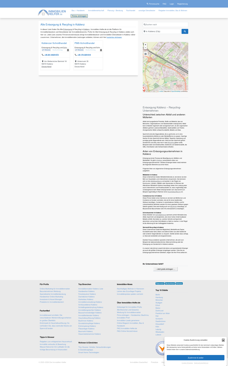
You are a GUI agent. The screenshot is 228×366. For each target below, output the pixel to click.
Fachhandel (130, 10)
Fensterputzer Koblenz (87, 294)
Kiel (157, 316)
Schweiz (179, 283)
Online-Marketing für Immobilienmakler (55, 288)
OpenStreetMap (175, 91)
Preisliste (154, 362)
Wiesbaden (160, 332)
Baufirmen (173, 206)
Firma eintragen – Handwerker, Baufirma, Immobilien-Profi (133, 316)
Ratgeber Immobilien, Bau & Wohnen (173, 10)
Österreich (160, 283)
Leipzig (158, 329)
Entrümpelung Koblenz (87, 326)
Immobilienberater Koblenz (88, 315)
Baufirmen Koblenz (85, 320)
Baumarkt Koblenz (85, 331)
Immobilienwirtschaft (96, 10)
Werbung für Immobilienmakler (129, 312)
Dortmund (159, 310)
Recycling (171, 142)
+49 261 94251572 (51, 54)
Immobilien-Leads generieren (128, 320)
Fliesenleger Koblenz (86, 328)
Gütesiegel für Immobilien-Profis (129, 307)
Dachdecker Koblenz (86, 296)
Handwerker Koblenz (86, 291)
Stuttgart (159, 302)
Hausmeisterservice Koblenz (89, 334)
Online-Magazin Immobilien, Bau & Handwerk (130, 324)
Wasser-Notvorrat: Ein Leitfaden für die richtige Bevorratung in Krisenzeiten (55, 348)
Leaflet (161, 91)
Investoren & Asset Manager (51, 299)
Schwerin (159, 318)
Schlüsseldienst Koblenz (87, 304)
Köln (157, 326)
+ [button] (145, 44)
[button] (223, 340)
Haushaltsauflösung (174, 192)
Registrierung (182, 3)
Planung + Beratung (115, 10)
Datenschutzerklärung (201, 363)
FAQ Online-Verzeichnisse (127, 331)
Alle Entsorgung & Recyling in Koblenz (62, 24)
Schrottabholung (160, 215)
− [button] (145, 47)
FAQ (164, 3)
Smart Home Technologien (88, 352)
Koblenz (86, 29)
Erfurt (158, 305)
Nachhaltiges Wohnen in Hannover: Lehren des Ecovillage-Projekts (130, 290)
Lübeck (158, 334)
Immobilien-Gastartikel (138, 362)
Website (47, 50)
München (159, 300)
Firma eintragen (79, 15)
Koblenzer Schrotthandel (54, 43)
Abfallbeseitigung (156, 181)
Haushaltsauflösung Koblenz (89, 318)
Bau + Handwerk (78, 10)
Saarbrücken (161, 321)
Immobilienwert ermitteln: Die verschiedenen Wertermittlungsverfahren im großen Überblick (55, 318)
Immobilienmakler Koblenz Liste (90, 288)
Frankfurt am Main (163, 313)
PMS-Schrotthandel (85, 43)
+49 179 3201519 (84, 54)
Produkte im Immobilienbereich (52, 302)
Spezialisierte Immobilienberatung (53, 294)
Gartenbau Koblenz (85, 299)
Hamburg (159, 297)
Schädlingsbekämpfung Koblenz (90, 307)
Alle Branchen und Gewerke (128, 309)
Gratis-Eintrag (57, 50)
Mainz (158, 308)
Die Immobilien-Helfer (57, 362)
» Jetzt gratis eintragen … (165, 269)
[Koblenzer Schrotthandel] (144, 89)
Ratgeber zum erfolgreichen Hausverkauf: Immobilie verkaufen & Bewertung (56, 342)
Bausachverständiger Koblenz (90, 312)
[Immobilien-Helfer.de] (52, 12)
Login (172, 3)
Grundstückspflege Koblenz (89, 323)
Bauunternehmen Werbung (50, 291)
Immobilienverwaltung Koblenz (90, 302)
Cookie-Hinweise (187, 363)
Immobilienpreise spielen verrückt (130, 294)
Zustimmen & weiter (195, 357)
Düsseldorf (160, 324)
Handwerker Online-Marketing (51, 296)
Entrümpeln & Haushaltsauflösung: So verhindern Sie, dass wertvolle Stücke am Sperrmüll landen (56, 326)
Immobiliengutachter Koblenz (89, 310)
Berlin (158, 294)
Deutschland (46, 66)
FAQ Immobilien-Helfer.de (127, 328)
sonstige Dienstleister (147, 10)
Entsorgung (67, 29)
